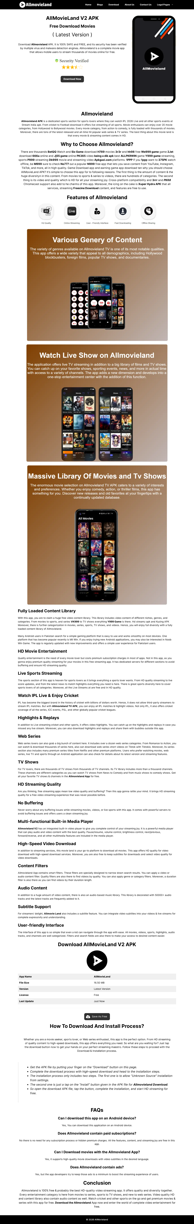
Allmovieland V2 (28, 828)
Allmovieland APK (32, 121)
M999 (38, 164)
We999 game (150, 151)
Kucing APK (162, 621)
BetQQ (52, 151)
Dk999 (53, 159)
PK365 (81, 156)
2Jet (170, 151)
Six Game (77, 151)
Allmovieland (39, 44)
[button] (72, 79)
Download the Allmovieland (73, 1202)
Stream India (29, 124)
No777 (65, 164)
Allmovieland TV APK (65, 706)
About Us (129, 4)
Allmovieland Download (150, 1084)
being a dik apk (104, 156)
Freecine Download (86, 188)
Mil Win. (74, 639)
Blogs (100, 4)
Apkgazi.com (103, 159)
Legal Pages (163, 4)
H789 (101, 151)
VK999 (75, 621)
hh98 (131, 151)
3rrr (155, 180)
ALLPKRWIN (129, 156)
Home (88, 4)
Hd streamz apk (141, 621)
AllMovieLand (30, 172)
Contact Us (145, 4)
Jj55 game (61, 156)
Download (114, 4)
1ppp (144, 159)
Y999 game (153, 156)
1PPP (129, 159)
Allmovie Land (52, 913)
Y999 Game (114, 621)
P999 (31, 159)
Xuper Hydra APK (149, 184)
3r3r (118, 151)
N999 (91, 164)
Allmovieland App (79, 776)
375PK (162, 159)
